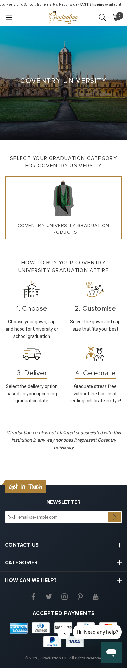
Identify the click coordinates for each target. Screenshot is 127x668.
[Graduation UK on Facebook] (33, 596)
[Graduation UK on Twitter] (49, 596)
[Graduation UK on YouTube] (95, 596)
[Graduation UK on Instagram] (64, 596)
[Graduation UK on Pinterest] (80, 596)
